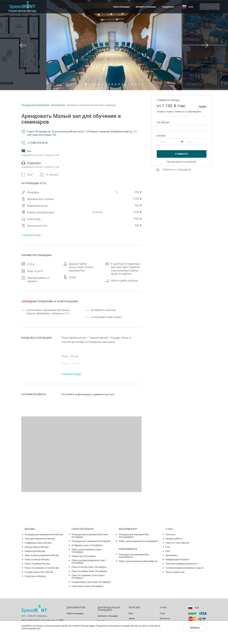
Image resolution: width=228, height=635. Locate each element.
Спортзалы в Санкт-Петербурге (87, 586)
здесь (92, 625)
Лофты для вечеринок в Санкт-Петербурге (87, 550)
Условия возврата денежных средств (185, 567)
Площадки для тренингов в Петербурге (91, 541)
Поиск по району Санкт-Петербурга (89, 571)
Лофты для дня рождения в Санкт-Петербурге (89, 561)
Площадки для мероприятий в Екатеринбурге (134, 535)
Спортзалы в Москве (35, 576)
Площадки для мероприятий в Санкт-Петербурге (90, 535)
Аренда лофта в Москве (37, 546)
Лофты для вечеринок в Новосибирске (138, 561)
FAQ (168, 546)
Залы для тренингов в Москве (40, 538)
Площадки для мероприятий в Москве (44, 534)
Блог (168, 551)
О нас (162, 613)
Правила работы (174, 538)
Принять (195, 627)
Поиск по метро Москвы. (37, 559)
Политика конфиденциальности (181, 563)
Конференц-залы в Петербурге (87, 545)
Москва (31, 10)
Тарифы (202, 106)
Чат (29, 151)
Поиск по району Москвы (37, 563)
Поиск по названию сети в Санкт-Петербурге (88, 576)
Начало (161, 135)
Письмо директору (175, 571)
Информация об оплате (177, 559)
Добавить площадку (146, 6)
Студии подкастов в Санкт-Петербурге (91, 581)
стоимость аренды (168, 100)
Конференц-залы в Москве (38, 542)
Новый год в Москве (35, 551)
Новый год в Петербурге (84, 556)
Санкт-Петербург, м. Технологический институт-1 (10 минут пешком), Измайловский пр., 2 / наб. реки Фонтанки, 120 (82, 133)
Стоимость (181, 153)
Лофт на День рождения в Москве (42, 555)
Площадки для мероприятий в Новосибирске (134, 555)
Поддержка (168, 6)
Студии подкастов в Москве (39, 571)
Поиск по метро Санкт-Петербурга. (89, 566)
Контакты (171, 534)
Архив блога (172, 555)
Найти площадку (121, 6)
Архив (132, 618)
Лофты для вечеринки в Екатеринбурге (138, 541)
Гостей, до (163, 122)
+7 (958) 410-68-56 (37, 142)
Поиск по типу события (177, 542)
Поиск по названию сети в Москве (42, 567)
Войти (211, 6)
